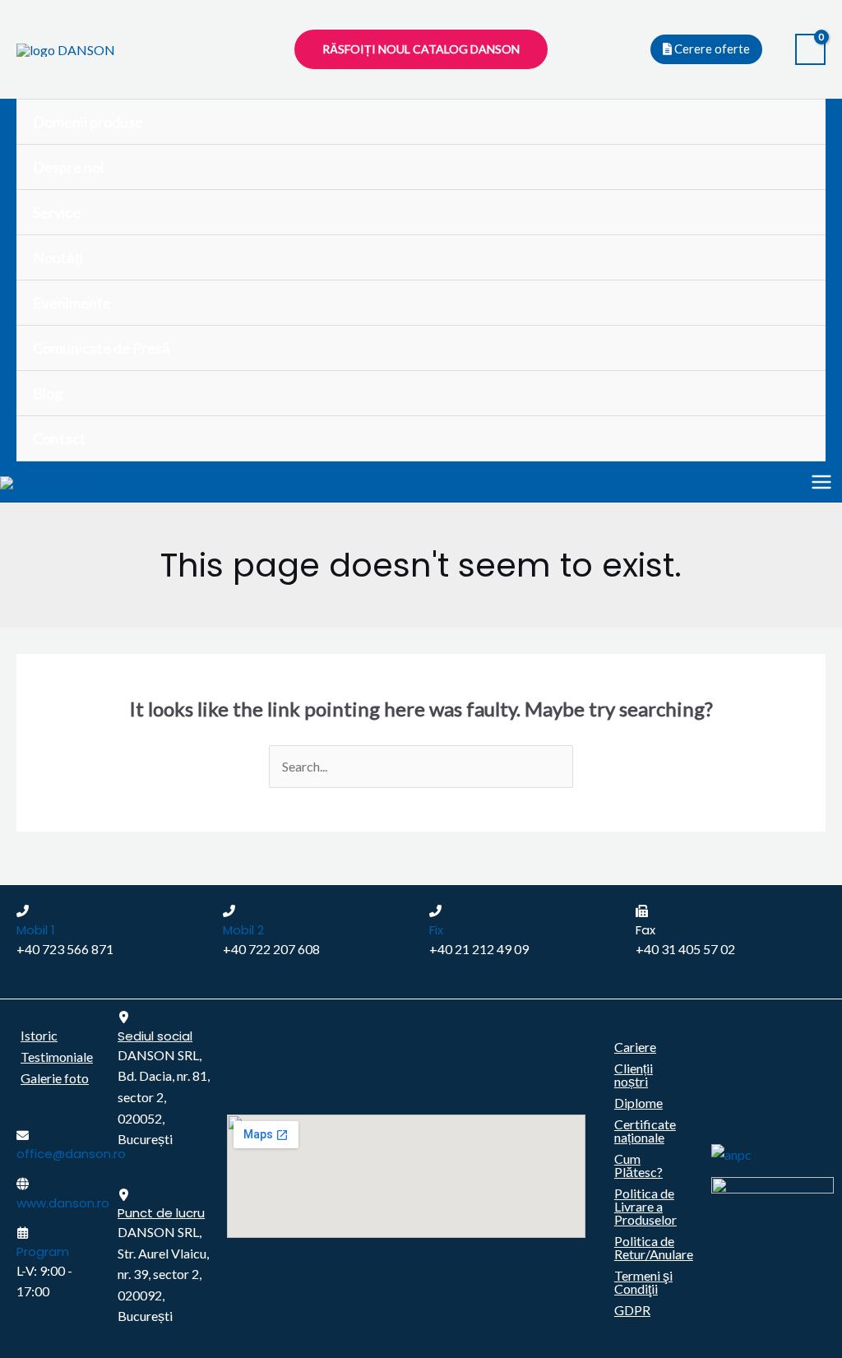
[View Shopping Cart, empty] (810, 50)
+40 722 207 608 (271, 949)
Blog (47, 393)
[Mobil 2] (229, 911)
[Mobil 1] (22, 911)
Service (57, 212)
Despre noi (68, 167)
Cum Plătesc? (638, 1165)
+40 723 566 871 (64, 949)
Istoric (39, 1035)
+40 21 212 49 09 (479, 949)
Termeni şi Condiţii (643, 1282)
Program (42, 1251)
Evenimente (72, 303)
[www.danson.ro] (22, 1184)
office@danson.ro (71, 1153)
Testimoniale (57, 1056)
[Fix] (435, 911)
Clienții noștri (633, 1074)
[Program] (22, 1232)
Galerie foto (55, 1078)
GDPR (632, 1310)
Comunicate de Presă (101, 348)
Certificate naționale (645, 1130)
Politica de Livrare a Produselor (645, 1206)
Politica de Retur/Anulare (653, 1247)
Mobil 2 (243, 930)
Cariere (635, 1046)
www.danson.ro (62, 1203)
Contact (59, 438)
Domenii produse (88, 122)
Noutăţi (58, 257)
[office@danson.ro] (22, 1135)
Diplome (638, 1102)
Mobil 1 (35, 930)
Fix (436, 930)
